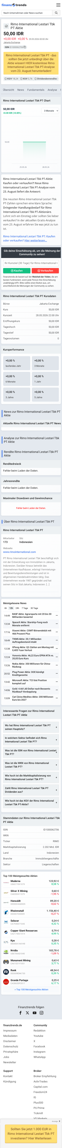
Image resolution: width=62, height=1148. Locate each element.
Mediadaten (10, 1036)
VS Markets (40, 1119)
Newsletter (9, 1062)
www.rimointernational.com (19, 552)
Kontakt (7, 1076)
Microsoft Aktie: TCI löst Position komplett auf (29, 682)
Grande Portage (19, 980)
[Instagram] (41, 1012)
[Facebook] (20, 1012)
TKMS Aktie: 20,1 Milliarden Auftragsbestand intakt (26, 640)
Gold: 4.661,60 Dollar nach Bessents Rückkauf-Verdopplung (31, 690)
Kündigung (9, 1082)
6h (5, 608)
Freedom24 (40, 1092)
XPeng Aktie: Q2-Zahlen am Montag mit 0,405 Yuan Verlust (33, 649)
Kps (13, 940)
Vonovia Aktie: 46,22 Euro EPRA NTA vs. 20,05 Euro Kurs (33, 657)
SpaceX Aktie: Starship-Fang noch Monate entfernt (30, 624)
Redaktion (39, 1031)
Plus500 (38, 1103)
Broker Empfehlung (45, 1076)
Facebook (39, 1047)
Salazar (15, 921)
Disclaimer (9, 1041)
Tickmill (38, 1113)
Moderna (15, 881)
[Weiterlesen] (57, 615)
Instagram (39, 1052)
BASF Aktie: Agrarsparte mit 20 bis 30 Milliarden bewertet (31, 615)
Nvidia (14, 950)
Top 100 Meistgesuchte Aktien (32, 989)
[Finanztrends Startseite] (14, 7)
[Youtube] (34, 1012)
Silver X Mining (19, 891)
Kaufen (18, 271)
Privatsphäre (10, 1052)
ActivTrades (40, 1082)
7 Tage (25, 608)
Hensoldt (16, 901)
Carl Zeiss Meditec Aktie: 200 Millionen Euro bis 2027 (32, 698)
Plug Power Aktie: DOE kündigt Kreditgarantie (28, 673)
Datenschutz (10, 1047)
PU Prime (39, 1108)
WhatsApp (40, 1057)
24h (17, 608)
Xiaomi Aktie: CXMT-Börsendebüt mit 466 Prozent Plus (31, 632)
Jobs (6, 1057)
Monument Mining (21, 960)
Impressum (10, 1031)
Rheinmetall (17, 911)
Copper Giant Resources (24, 931)
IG (35, 1097)
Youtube (38, 1036)
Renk (13, 970)
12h (11, 608)
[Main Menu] (58, 5)
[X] (27, 1012)
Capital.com (41, 1087)
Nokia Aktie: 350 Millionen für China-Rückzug (31, 665)
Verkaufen (47, 271)
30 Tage (34, 608)
